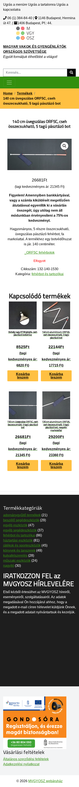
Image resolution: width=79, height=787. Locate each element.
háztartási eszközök (18, 540)
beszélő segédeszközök (21, 520)
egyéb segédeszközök (20, 530)
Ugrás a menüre (15, 4)
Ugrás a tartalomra (42, 4)
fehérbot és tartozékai (48, 274)
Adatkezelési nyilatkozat (21, 764)
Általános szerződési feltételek (26, 759)
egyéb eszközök (15, 525)
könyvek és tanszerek (19, 550)
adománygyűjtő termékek (22, 515)
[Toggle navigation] (9, 82)
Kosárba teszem (23, 375)
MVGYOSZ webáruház (45, 781)
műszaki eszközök (17, 560)
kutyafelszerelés (15, 555)
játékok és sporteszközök (22, 545)
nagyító (8, 565)
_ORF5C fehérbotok (39, 252)
